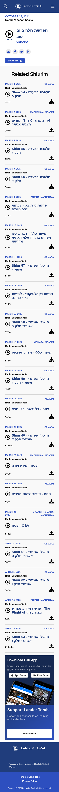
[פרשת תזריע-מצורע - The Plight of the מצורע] (51, 618)
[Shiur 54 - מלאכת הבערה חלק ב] (51, 101)
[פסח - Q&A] (51, 533)
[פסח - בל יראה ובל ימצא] (51, 416)
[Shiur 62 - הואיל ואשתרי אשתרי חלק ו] (51, 589)
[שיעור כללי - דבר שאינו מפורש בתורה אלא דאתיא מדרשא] (51, 246)
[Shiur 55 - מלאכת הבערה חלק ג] (51, 158)
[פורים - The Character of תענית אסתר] (51, 129)
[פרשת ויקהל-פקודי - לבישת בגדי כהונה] (51, 303)
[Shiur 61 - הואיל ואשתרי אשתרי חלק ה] (51, 561)
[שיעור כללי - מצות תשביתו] (51, 359)
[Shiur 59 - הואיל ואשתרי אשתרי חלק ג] (51, 388)
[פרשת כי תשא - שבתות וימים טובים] (51, 214)
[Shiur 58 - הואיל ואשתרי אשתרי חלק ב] (51, 331)
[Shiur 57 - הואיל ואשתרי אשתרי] (51, 275)
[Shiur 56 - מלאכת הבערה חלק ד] (51, 186)
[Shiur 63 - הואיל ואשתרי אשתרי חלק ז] (51, 646)
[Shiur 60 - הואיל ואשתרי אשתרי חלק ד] (51, 444)
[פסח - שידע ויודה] (51, 473)
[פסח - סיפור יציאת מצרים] (51, 501)
